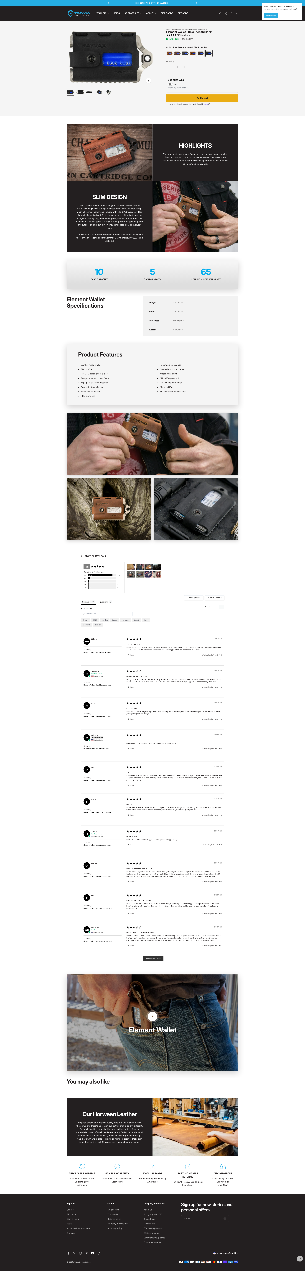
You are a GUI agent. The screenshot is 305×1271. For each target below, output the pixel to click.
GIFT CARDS (167, 13)
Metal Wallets (176, 29)
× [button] (300, 4)
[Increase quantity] (184, 67)
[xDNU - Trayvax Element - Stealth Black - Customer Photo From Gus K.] (149, 574)
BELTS (117, 13)
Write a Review (215, 598)
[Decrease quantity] (169, 67)
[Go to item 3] (89, 93)
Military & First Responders (79, 1228)
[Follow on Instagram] (80, 1253)
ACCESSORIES (132, 13)
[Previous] (108, 3)
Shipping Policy (114, 1228)
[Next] (196, 3)
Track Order (113, 1214)
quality (97, 625)
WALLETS (101, 13)
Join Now (223, 1185)
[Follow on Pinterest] (86, 1253)
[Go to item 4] (99, 93)
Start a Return (73, 1219)
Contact (70, 1210)
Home (168, 29)
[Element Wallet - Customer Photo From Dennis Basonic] (149, 567)
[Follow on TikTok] (98, 1253)
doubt (136, 620)
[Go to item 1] (70, 93)
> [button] (153, 958)
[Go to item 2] (80, 93)
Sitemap (71, 1233)
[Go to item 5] (108, 93)
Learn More (82, 1185)
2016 (95, 620)
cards (146, 620)
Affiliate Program (152, 1233)
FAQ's (69, 1223)
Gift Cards (71, 1214)
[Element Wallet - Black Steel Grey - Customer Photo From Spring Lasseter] (131, 567)
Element (86, 625)
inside (114, 620)
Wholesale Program (153, 1228)
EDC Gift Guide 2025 (153, 1214)
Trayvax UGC (149, 1223)
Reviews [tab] (85, 602)
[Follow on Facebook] (68, 1253)
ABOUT (149, 13)
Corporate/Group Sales (154, 1238)
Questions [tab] (104, 602)
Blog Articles (149, 1219)
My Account (113, 1210)
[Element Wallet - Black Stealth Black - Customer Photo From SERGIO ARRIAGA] (140, 567)
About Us (148, 1210)
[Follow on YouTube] (92, 1253)
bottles (105, 620)
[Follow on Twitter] (74, 1253)
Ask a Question (195, 598)
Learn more (271, 15)
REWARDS (183, 13)
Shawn (86, 620)
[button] (216, 655)
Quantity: (170, 61)
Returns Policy (114, 1219)
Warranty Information (117, 1223)
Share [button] (131, 655)
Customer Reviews (152, 1242)
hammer (125, 620)
